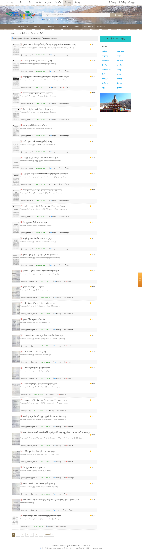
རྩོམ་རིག (42, 33)
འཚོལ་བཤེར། (117, 15)
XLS (75, 20)
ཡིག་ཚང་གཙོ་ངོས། (23, 26)
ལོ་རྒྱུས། (119, 56)
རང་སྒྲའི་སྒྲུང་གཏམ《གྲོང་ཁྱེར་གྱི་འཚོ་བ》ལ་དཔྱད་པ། (37, 238)
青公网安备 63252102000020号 (53, 549)
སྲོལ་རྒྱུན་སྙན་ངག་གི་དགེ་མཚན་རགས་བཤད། (35, 222)
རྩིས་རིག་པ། (105, 83)
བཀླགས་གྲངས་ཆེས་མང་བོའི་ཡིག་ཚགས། (33, 39)
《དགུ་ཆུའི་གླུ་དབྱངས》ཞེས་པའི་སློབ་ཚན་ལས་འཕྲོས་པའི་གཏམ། (40, 158)
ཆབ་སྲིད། (104, 51)
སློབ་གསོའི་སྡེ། (51, 26)
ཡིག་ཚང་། (68, 2)
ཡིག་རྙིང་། (119, 83)
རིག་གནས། (120, 60)
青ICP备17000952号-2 (73, 548)
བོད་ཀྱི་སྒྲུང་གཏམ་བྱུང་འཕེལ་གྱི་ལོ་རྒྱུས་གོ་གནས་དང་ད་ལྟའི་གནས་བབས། (42, 190)
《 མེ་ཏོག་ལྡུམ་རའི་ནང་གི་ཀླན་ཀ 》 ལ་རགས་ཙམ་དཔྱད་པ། (39, 451)
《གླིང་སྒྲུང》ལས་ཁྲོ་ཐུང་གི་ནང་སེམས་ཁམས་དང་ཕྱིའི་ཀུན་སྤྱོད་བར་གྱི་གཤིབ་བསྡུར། (45, 174)
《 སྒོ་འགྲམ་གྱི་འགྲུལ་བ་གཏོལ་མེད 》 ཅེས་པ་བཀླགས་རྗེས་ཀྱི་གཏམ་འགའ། (43, 335)
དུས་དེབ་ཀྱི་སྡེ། (101, 26)
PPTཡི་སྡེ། (76, 26)
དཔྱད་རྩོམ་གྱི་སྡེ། (88, 26)
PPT (58, 20)
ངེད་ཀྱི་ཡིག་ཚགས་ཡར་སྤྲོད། (117, 38)
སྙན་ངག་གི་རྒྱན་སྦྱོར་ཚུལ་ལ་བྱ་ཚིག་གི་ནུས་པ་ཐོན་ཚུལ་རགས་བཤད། (41, 255)
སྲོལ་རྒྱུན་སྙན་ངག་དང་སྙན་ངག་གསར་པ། (34, 467)
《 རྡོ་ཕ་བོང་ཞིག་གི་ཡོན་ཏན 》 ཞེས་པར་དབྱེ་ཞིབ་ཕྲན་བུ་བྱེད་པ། (40, 303)
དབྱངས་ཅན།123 (29, 55)
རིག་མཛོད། (58, 2)
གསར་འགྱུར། (10, 2)
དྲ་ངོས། (20, 2)
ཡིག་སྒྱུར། (119, 69)
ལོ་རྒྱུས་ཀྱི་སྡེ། (37, 26)
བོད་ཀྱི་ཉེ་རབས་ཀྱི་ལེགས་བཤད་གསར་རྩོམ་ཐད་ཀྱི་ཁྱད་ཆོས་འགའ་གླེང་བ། (42, 516)
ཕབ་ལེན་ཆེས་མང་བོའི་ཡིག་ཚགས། (50, 39)
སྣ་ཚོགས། (119, 88)
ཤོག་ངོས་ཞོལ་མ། (49, 534)
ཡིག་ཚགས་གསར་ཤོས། (17, 39)
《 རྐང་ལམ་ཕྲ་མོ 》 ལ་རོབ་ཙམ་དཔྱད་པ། (34, 352)
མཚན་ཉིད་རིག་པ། (107, 69)
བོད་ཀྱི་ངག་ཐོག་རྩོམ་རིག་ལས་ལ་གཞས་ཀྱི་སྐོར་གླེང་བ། (37, 141)
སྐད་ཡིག (119, 65)
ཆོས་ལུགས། (105, 56)
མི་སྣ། (103, 88)
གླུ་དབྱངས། (48, 2)
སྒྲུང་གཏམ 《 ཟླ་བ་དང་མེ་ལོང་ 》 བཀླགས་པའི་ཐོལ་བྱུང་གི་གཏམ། (41, 271)
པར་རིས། (28, 2)
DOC (52, 20)
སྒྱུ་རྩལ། (119, 74)
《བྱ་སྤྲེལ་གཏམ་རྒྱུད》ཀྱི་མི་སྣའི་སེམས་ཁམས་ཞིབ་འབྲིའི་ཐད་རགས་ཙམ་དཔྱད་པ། (44, 206)
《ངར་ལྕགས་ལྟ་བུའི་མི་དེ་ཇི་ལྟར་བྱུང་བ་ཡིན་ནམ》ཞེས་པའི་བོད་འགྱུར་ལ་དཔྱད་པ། (45, 400)
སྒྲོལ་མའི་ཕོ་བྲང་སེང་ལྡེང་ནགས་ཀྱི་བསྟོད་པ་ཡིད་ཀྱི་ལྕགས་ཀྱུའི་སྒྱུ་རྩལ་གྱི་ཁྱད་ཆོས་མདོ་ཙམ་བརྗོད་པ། (49, 44)
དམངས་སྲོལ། (105, 60)
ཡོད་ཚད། (45, 20)
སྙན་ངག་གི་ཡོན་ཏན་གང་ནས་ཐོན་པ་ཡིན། (34, 319)
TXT (64, 20)
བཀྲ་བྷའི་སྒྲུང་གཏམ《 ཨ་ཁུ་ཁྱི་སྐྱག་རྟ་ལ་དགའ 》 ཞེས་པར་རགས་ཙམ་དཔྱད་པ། (44, 416)
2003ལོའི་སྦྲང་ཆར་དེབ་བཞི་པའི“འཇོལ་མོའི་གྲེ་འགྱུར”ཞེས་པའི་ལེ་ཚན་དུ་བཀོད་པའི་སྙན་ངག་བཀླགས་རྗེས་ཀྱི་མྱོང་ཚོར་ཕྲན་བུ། (56, 432)
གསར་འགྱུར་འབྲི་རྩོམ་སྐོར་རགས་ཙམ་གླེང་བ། (35, 125)
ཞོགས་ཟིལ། (28, 527)
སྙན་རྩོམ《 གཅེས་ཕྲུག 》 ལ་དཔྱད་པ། (33, 287)
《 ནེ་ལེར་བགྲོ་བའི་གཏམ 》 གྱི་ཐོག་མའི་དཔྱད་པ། (36, 368)
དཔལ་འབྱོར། (120, 51)
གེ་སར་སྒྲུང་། (105, 79)
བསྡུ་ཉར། (133, 2)
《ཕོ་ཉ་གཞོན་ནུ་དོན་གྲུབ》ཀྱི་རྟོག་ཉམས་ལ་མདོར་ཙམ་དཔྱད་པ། (40, 384)
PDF (69, 20)
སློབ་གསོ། (104, 65)
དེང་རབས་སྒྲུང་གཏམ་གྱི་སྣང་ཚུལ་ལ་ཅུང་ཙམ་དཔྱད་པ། (37, 61)
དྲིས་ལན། (77, 2)
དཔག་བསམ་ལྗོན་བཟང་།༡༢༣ (31, 281)
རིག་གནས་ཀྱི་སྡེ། (63, 26)
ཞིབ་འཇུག (33, 33)
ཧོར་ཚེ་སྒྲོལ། (28, 395)
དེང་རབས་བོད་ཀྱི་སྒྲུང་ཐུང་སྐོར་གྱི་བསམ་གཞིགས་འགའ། (37, 93)
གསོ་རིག (119, 79)
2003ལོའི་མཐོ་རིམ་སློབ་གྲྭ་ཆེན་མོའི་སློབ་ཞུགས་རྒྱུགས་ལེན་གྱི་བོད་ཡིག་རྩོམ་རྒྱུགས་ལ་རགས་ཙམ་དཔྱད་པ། (51, 500)
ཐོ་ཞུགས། (113, 2)
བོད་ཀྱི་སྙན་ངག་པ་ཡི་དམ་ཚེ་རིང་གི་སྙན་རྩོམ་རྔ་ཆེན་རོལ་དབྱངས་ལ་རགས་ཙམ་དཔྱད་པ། (46, 77)
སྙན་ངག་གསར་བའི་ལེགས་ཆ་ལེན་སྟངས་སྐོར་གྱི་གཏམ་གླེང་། (39, 483)
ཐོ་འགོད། (123, 2)
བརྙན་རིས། (38, 2)
